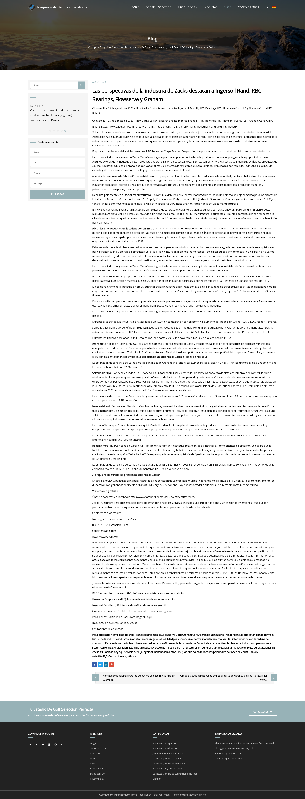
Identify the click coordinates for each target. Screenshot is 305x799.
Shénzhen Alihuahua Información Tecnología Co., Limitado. (245, 743)
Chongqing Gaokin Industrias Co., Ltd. (234, 748)
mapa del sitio (97, 773)
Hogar (134, 7)
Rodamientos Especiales (165, 743)
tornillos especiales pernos (228, 758)
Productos (186, 7)
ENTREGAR (57, 194)
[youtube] (49, 744)
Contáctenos (248, 7)
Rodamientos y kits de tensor (167, 768)
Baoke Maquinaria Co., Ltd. (229, 753)
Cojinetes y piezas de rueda (166, 758)
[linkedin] (36, 744)
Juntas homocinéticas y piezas (167, 753)
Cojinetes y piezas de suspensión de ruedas (174, 773)
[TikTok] (62, 744)
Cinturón (156, 778)
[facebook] (30, 744)
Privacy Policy (97, 778)
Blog (227, 7)
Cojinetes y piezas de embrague (168, 763)
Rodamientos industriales (165, 748)
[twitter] (43, 744)
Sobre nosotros (158, 7)
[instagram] (55, 744)
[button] (57, 130)
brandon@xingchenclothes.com (190, 794)
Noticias (210, 7)
